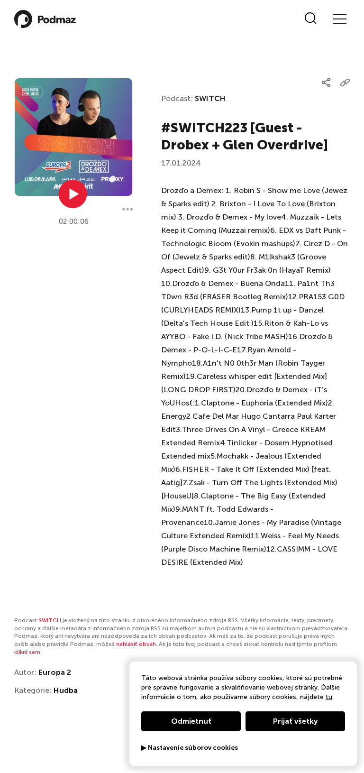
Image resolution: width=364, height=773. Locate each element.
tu (329, 697)
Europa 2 (54, 672)
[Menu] (339, 19)
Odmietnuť (191, 721)
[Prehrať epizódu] (73, 194)
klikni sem (27, 652)
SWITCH (210, 98)
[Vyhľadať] (310, 19)
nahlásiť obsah (136, 644)
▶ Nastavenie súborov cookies (189, 748)
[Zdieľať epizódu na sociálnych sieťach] (326, 82)
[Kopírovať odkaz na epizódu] (345, 82)
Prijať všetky (295, 721)
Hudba (66, 690)
